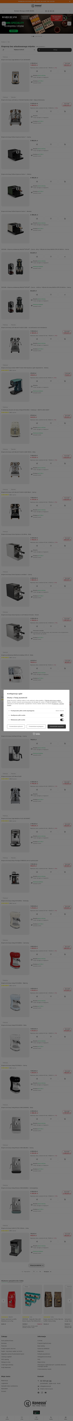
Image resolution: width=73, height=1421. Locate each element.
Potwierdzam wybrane (16, 726)
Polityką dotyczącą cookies (53, 700)
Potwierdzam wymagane (36, 726)
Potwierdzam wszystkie (57, 726)
